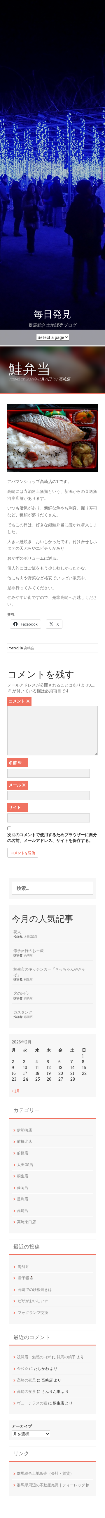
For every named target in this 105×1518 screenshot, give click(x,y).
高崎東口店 (26, 1221)
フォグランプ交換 (33, 1312)
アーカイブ (22, 1426)
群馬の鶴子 (66, 1356)
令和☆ (22, 1368)
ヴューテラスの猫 (32, 1403)
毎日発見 (52, 314)
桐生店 (28, 979)
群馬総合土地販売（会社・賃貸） (45, 1473)
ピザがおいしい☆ (33, 1300)
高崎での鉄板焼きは (35, 1289)
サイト (15, 807)
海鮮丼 (23, 1266)
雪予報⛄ (26, 1277)
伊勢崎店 (24, 1130)
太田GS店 (30, 937)
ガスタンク (22, 1012)
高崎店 (64, 379)
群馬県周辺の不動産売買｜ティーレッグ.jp (53, 1485)
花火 (17, 931)
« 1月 (16, 1091)
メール (17, 785)
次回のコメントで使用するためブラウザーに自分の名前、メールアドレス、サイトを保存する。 (52, 837)
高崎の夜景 (26, 1380)
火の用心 (21, 993)
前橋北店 (24, 1141)
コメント (19, 701)
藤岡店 (28, 1017)
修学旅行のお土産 (28, 950)
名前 (15, 762)
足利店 (22, 1198)
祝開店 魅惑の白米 (34, 1356)
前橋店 (28, 998)
